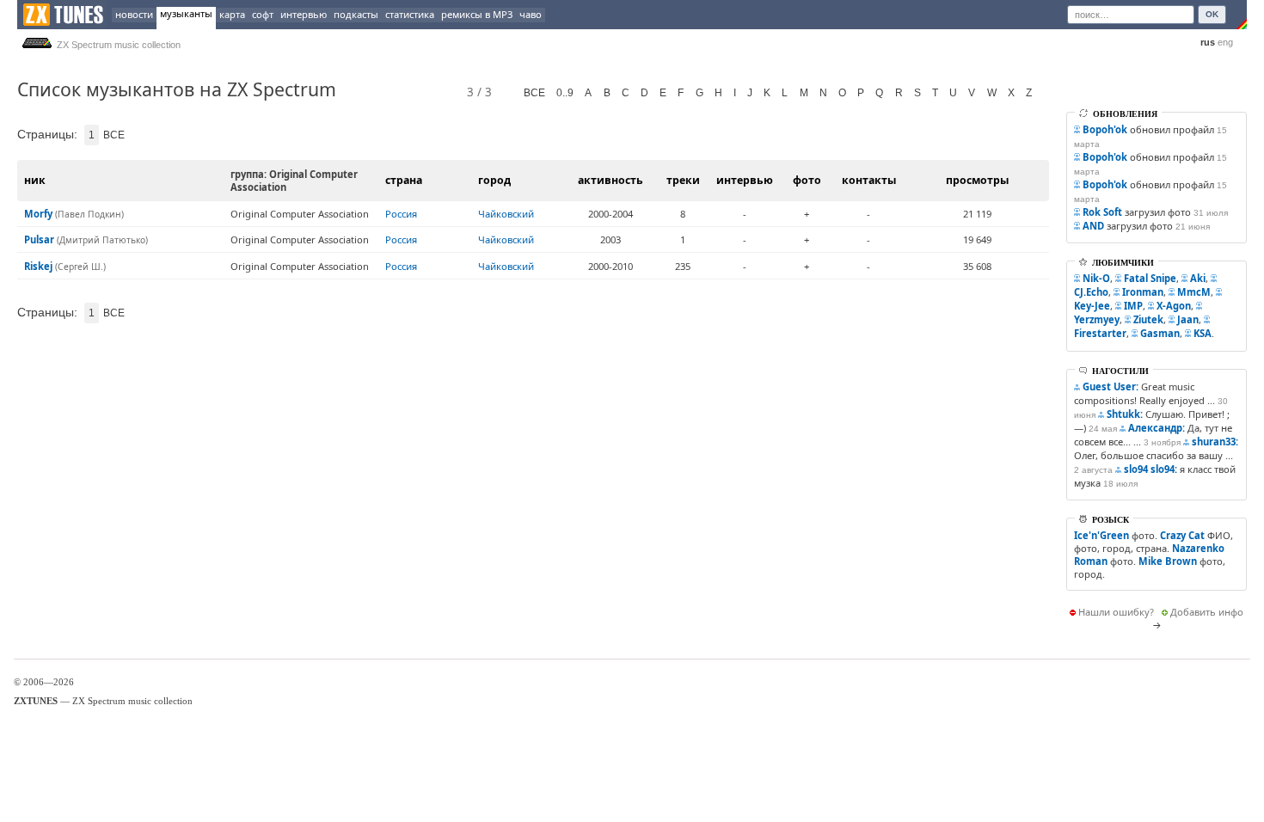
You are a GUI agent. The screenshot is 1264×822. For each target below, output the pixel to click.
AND (1093, 225)
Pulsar (39, 239)
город (494, 180)
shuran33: (1215, 441)
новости (134, 14)
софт (262, 14)
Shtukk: (1125, 414)
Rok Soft (1102, 212)
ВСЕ (534, 93)
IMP (1133, 305)
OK (1212, 14)
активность (610, 180)
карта (232, 14)
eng (1225, 42)
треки (683, 180)
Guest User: (1110, 386)
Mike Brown (1167, 561)
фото (807, 180)
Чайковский (506, 213)
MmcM (1194, 291)
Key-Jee (1092, 305)
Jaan (1188, 319)
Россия (401, 213)
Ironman (1142, 291)
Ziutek (1148, 319)
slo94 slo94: (1150, 469)
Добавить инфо (1206, 611)
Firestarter (1100, 333)
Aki (1198, 278)
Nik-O (1096, 278)
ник (35, 180)
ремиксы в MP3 (476, 14)
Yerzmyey (1097, 319)
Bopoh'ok (1105, 129)
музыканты (186, 13)
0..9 (565, 93)
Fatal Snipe (1150, 278)
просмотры (977, 180)
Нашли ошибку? (1116, 611)
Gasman (1160, 333)
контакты (869, 180)
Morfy (38, 213)
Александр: (1156, 427)
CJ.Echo (1091, 291)
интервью (303, 14)
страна (403, 180)
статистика (409, 14)
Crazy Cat (1182, 535)
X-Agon (1174, 305)
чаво (530, 14)
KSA (1202, 333)
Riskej (38, 266)
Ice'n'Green (1101, 535)
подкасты (356, 14)
